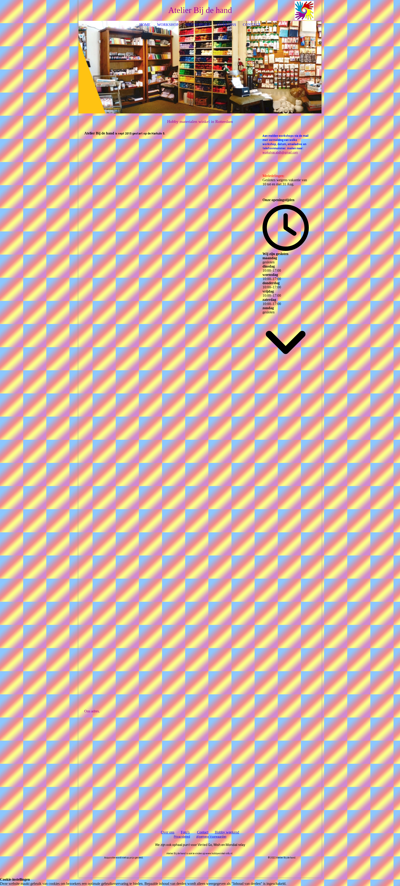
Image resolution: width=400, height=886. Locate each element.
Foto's (185, 832)
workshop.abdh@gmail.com (280, 152)
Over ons (226, 25)
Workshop (167, 25)
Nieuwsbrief (197, 25)
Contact (252, 25)
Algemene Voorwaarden (211, 836)
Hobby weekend (227, 832)
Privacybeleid (182, 836)
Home (144, 25)
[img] (304, 10)
